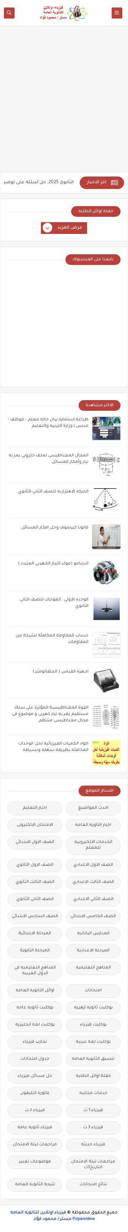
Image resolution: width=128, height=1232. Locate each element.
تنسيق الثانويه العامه (93, 1059)
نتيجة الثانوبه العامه (35, 1184)
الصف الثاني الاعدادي (93, 899)
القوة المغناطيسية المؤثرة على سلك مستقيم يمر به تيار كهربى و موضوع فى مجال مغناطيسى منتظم (50, 714)
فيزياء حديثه (93, 1144)
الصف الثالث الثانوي (35, 882)
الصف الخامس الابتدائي (93, 916)
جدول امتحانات (34, 1059)
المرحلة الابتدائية (34, 933)
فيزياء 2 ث (35, 1110)
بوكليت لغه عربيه (93, 1042)
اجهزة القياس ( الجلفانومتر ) (61, 672)
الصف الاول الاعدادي (93, 865)
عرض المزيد (70, 227)
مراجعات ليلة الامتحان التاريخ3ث (93, 1165)
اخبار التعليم (35, 808)
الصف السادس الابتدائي (35, 916)
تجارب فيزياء (35, 1042)
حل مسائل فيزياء (35, 1076)
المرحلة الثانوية (35, 951)
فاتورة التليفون (34, 1093)
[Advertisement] (64, 102)
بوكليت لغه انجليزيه (35, 1025)
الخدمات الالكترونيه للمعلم (93, 845)
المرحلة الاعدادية (93, 951)
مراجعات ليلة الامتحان (35, 1144)
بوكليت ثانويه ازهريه (93, 1008)
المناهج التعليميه (93, 968)
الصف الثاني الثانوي (35, 899)
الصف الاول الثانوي (34, 865)
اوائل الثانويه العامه (35, 990)
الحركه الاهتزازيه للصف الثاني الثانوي (53, 492)
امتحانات (93, 990)
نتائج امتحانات (93, 1184)
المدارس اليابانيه (93, 933)
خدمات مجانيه (93, 1093)
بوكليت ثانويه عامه (34, 1008)
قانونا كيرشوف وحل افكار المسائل (55, 528)
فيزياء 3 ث (93, 1127)
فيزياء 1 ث (93, 1110)
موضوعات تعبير (35, 1162)
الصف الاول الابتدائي (35, 842)
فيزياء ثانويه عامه (34, 1127)
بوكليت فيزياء (93, 1025)
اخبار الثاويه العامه (93, 825)
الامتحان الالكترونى (35, 825)
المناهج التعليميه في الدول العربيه (35, 971)
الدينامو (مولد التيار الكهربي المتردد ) (53, 564)
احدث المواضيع (93, 808)
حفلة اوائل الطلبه (93, 1076)
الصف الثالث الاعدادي (93, 882)
